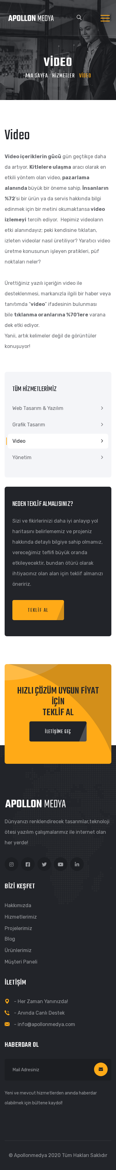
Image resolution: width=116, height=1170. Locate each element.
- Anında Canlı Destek (39, 1013)
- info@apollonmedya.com (44, 1024)
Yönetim (22, 457)
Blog (10, 939)
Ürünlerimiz (18, 950)
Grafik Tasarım (28, 425)
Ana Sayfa (36, 76)
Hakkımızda (18, 905)
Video (18, 441)
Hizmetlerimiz (21, 917)
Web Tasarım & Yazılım (37, 408)
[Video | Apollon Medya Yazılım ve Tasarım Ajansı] (33, 17)
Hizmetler (63, 76)
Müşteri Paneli (21, 962)
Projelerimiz (18, 928)
